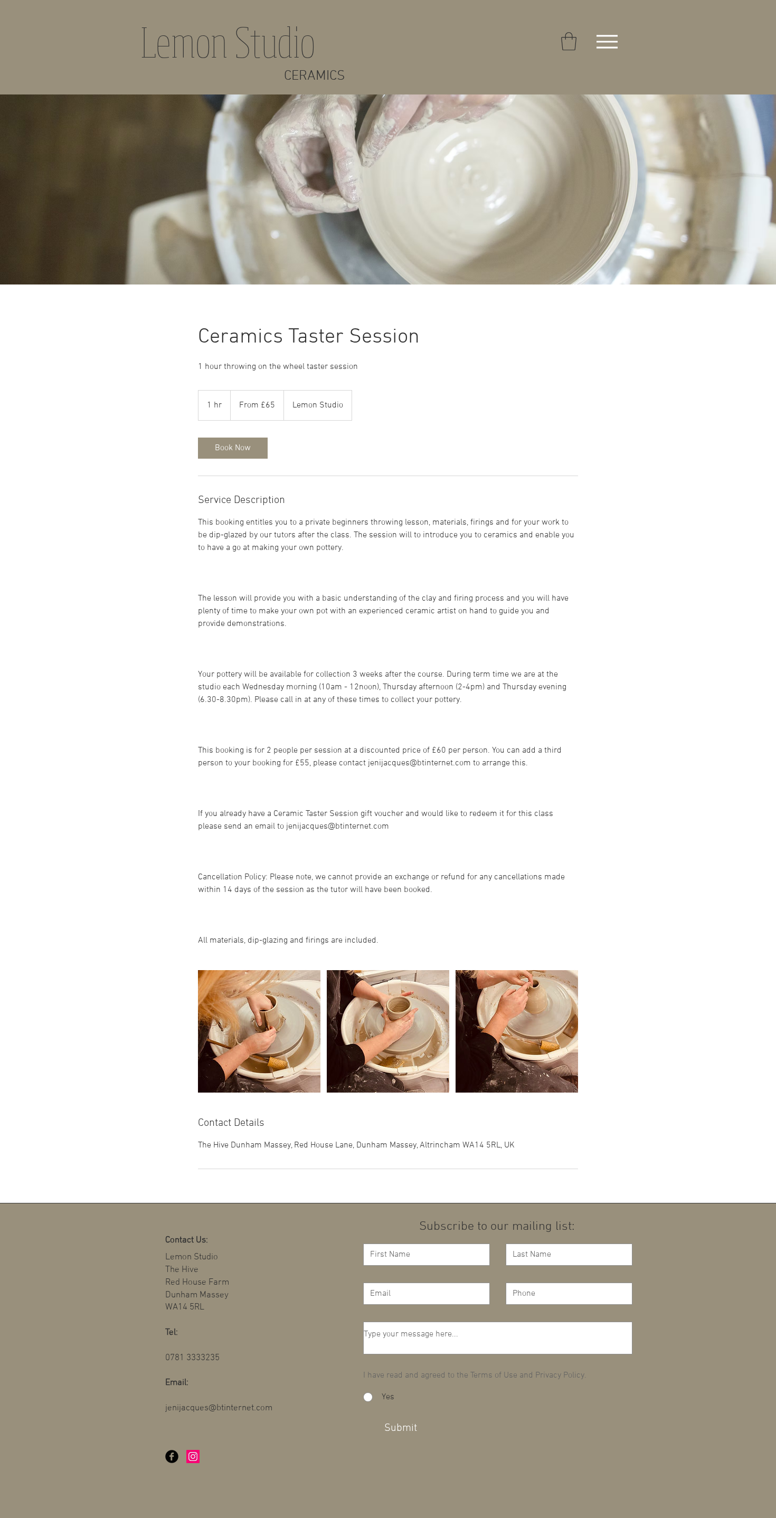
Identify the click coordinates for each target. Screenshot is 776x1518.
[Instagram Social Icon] (193, 1456)
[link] (233, 448)
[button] (568, 41)
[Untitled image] (259, 1031)
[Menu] (607, 41)
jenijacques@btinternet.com (218, 1408)
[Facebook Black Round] (171, 1456)
